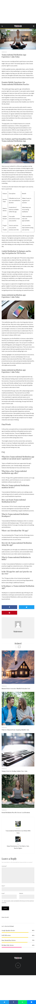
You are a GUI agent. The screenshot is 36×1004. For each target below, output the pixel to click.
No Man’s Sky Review (8, 945)
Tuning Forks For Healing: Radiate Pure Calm (14, 771)
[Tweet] (26, 607)
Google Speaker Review (8, 930)
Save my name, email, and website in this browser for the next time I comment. (18, 901)
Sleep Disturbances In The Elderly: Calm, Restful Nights (18, 846)
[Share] (9, 607)
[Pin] (9, 613)
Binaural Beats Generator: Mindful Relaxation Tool (16, 688)
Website (21, 893)
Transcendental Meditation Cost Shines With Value (18, 831)
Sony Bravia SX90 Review (9, 940)
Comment (4, 866)
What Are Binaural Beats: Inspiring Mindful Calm (15, 730)
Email (3, 893)
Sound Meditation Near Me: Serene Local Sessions (16, 812)
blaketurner (18, 631)
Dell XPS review (6, 935)
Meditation (4, 52)
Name (3, 885)
